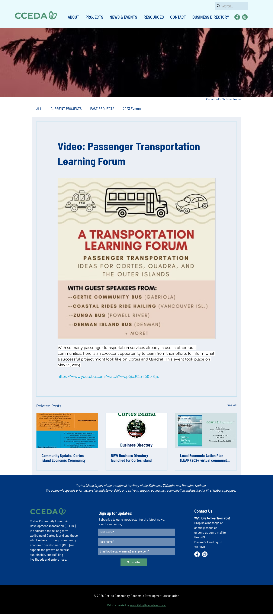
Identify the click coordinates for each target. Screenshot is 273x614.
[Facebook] (197, 554)
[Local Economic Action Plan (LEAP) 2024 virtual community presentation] (206, 430)
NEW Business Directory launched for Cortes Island (131, 458)
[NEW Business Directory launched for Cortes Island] (136, 430)
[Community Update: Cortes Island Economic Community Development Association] (67, 430)
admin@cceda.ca (205, 528)
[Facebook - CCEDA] (237, 17)
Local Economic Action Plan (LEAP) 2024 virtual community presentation (204, 458)
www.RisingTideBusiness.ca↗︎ (148, 605)
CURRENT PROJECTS (66, 108)
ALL (39, 108)
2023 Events (132, 108)
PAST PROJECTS (102, 108)
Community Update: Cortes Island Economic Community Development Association (64, 458)
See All (232, 405)
